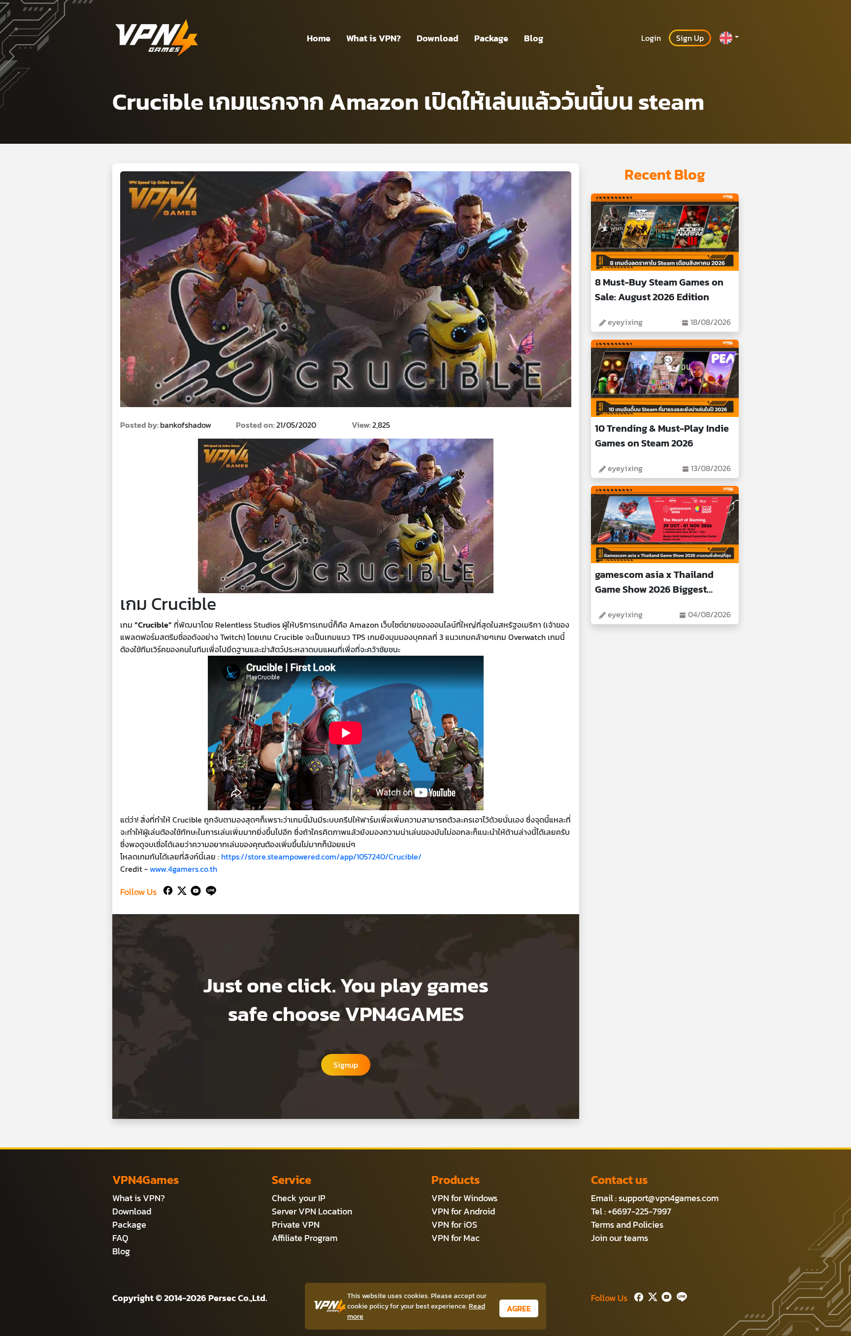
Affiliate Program (304, 1237)
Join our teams (619, 1237)
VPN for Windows (464, 1198)
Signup (345, 1065)
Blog (533, 38)
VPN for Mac (455, 1237)
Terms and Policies (627, 1224)
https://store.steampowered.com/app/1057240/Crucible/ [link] (321, 856)
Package (491, 38)
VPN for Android (463, 1211)
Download (437, 38)
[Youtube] (194, 889)
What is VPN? (373, 38)
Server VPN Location (312, 1211)
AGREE (519, 1308)
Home (318, 38)
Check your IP (299, 1198)
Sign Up (690, 38)
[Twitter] (180, 889)
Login (651, 38)
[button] (729, 38)
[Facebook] (167, 889)
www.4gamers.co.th (183, 869)
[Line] (209, 889)
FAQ (120, 1237)
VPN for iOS (454, 1224)
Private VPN (296, 1224)
